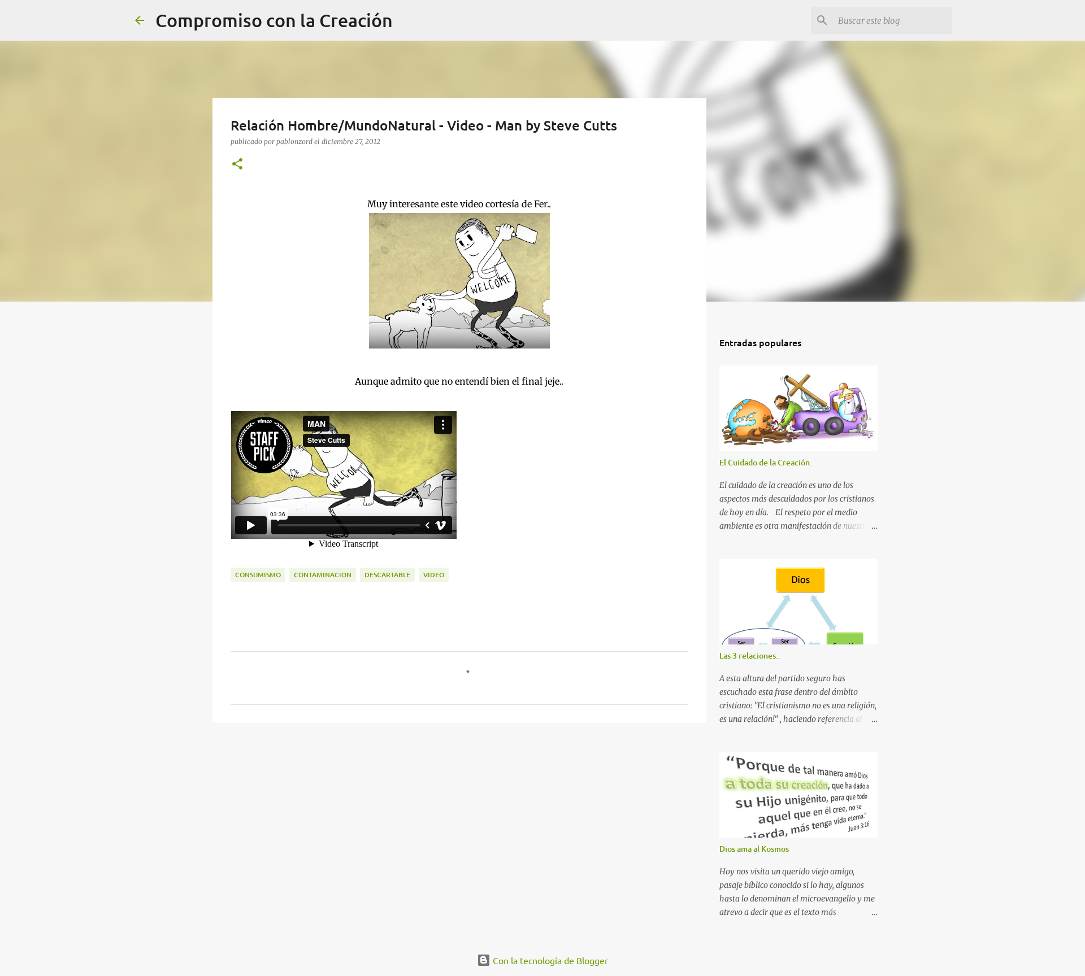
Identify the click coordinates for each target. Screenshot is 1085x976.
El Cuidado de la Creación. (765, 462)
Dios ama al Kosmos (754, 848)
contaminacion (322, 575)
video (433, 575)
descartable (387, 575)
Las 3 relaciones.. (749, 655)
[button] (237, 164)
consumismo (258, 575)
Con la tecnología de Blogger (549, 960)
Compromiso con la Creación (274, 20)
